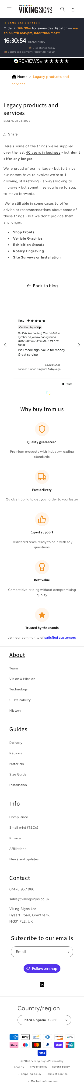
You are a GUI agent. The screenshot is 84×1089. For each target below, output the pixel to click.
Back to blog (45, 285)
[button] (9, 9)
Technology (18, 689)
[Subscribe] (68, 951)
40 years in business (43, 152)
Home (22, 77)
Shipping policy (31, 1073)
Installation (18, 785)
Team (13, 668)
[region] (42, 344)
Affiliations (17, 849)
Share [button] (13, 134)
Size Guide (18, 774)
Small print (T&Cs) (23, 828)
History (15, 711)
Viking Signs (40, 1061)
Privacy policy (38, 1066)
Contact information (44, 1081)
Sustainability (20, 700)
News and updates (24, 859)
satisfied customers (60, 638)
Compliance (18, 817)
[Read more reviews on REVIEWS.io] (60, 394)
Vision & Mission (22, 679)
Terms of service (57, 1073)
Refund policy (61, 1066)
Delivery (15, 743)
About (17, 654)
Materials (16, 764)
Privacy (15, 838)
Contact (19, 878)
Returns (15, 753)
